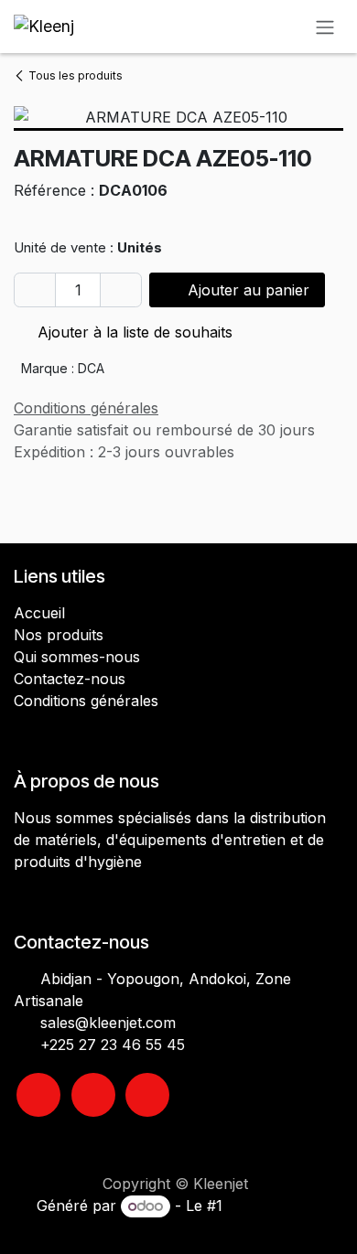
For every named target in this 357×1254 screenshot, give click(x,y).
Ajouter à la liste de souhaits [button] (133, 332)
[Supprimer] (35, 290)
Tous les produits (75, 75)
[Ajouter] (121, 290)
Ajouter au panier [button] (246, 290)
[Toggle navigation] (325, 26)
